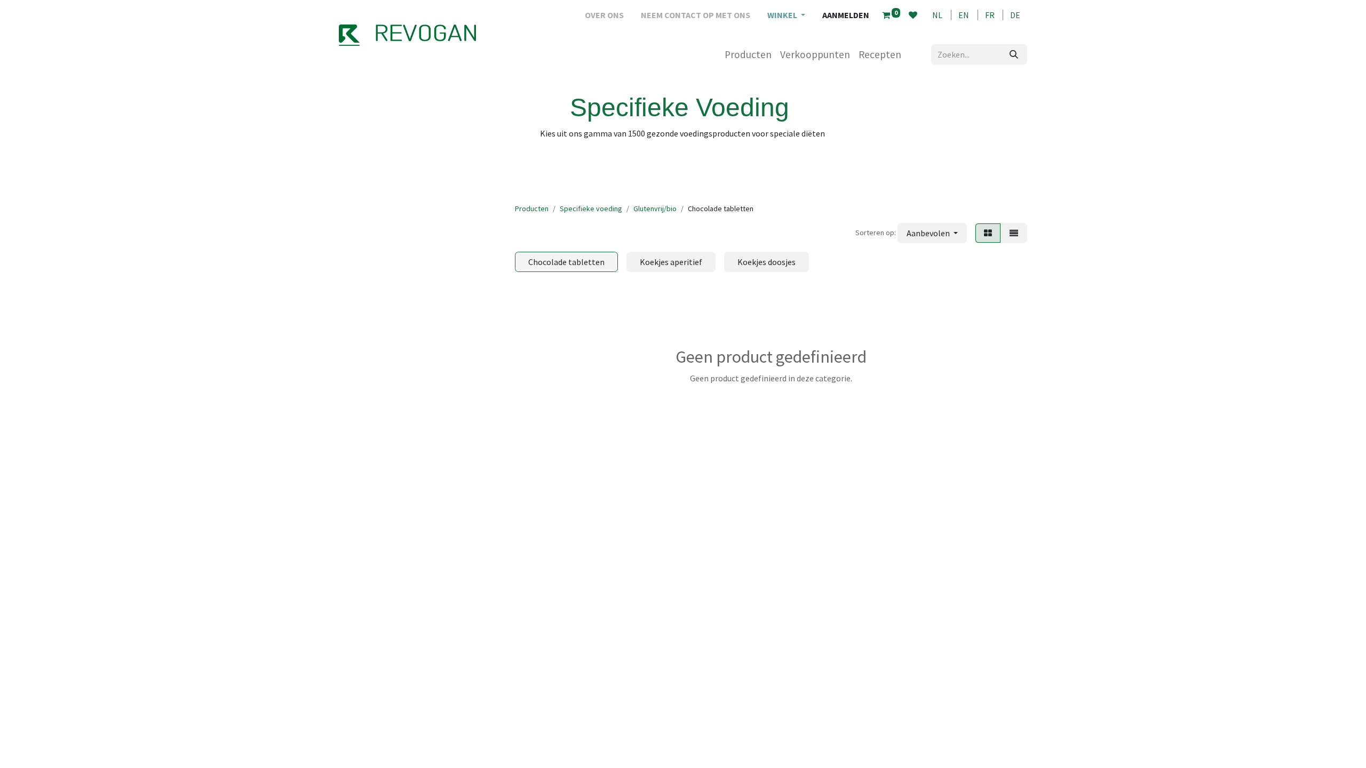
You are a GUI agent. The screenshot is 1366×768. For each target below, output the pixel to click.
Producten (532, 208)
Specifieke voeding (591, 208)
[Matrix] (988, 233)
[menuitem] (604, 15)
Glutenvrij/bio (655, 208)
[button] (932, 233)
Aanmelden (845, 15)
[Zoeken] (1013, 54)
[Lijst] (1013, 233)
